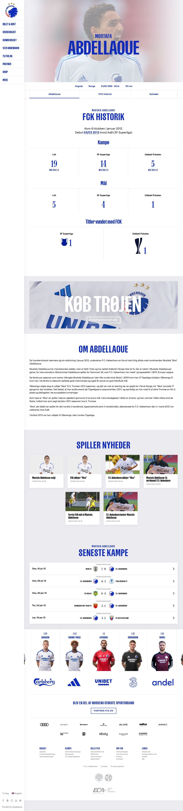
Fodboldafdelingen (47, 754)
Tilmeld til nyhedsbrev (12, 807)
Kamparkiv (69, 754)
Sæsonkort (95, 759)
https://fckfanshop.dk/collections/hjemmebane (56, 282)
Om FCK (119, 748)
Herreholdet (9, 32)
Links (144, 748)
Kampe (68, 748)
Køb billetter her (97, 752)
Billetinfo (94, 754)
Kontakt (119, 759)
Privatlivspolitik (117, 766)
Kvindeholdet (10, 40)
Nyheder (154, 94)
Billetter (95, 748)
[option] (103, 650)
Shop (5, 72)
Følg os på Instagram (12, 800)
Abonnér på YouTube (16, 800)
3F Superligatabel (72, 757)
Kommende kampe (73, 752)
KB (143, 759)
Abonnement (96, 757)
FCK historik (105, 94)
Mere (5, 80)
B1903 (144, 757)
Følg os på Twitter (20, 800)
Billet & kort (9, 24)
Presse (119, 757)
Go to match (103, 564)
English (18, 793)
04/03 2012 (91, 132)
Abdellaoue (54, 94)
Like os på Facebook (3, 800)
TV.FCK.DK (7, 56)
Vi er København (11, 48)
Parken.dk (146, 752)
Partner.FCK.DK (103, 711)
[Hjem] (11, 11)
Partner (7, 64)
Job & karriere (122, 754)
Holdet (43, 748)
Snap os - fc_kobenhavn (7, 800)
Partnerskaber (122, 752)
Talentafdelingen (46, 757)
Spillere (43, 752)
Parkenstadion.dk (149, 754)
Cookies (104, 766)
